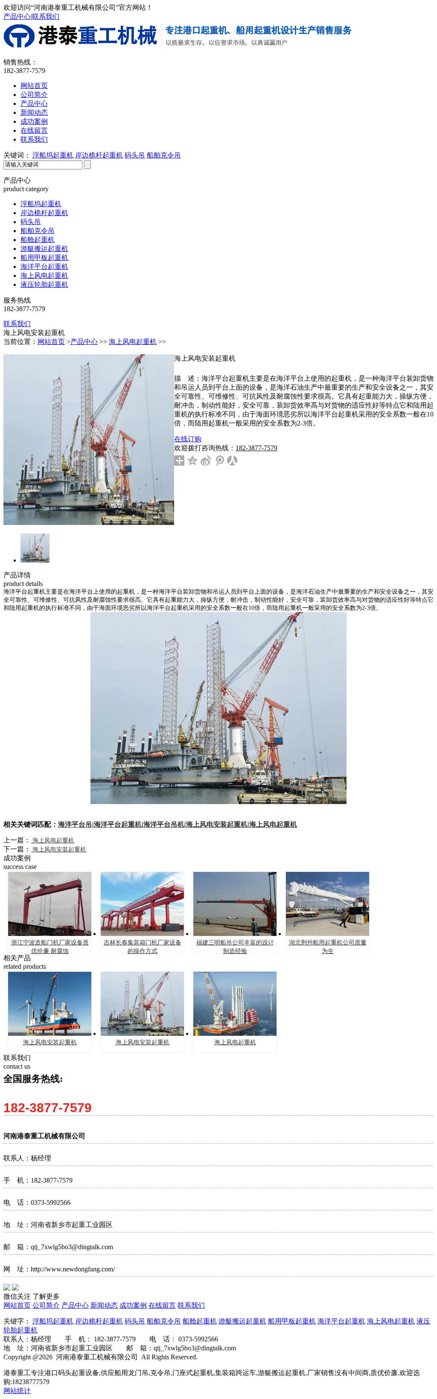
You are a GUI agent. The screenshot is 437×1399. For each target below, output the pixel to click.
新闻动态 (34, 112)
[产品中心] (414, 235)
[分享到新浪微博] (206, 460)
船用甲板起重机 (44, 257)
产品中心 (17, 16)
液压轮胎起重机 (44, 284)
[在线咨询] (414, 258)
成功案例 (34, 121)
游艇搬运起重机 (44, 248)
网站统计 (17, 1390)
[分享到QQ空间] (192, 460)
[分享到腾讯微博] (219, 460)
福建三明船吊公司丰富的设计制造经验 (235, 946)
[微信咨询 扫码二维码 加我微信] (414, 212)
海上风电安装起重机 (217, 824)
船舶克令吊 (164, 155)
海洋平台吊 (75, 824)
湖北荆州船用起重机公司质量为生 (328, 946)
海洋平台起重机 (44, 266)
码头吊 (135, 155)
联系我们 (45, 16)
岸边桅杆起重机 (99, 155)
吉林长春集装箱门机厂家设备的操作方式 (142, 946)
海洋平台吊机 (163, 824)
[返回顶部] (414, 281)
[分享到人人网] (232, 460)
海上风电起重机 (44, 275)
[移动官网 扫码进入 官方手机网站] (414, 189)
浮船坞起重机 (52, 155)
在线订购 (187, 439)
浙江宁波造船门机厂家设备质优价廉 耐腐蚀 (50, 946)
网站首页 (34, 85)
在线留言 (34, 130)
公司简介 (34, 94)
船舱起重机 (37, 239)
